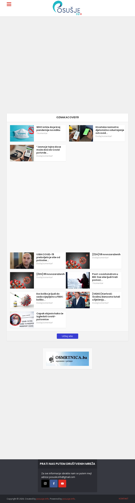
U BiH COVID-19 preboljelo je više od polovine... (48, 257)
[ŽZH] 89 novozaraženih (50, 274)
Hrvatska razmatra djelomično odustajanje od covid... (109, 130)
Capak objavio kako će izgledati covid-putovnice (49, 316)
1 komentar (42, 133)
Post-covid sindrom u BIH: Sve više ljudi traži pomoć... (105, 277)
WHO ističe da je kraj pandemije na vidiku (48, 128)
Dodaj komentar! (103, 136)
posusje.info (42, 498)
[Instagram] (45, 483)
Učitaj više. (67, 336)
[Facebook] (54, 483)
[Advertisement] (67, 65)
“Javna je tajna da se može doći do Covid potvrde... (48, 149)
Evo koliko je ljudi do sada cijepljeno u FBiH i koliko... (49, 296)
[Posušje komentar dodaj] (67, 358)
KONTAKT (123, 498)
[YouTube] (62, 483)
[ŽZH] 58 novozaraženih (106, 254)
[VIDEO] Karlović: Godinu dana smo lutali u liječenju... (106, 296)
